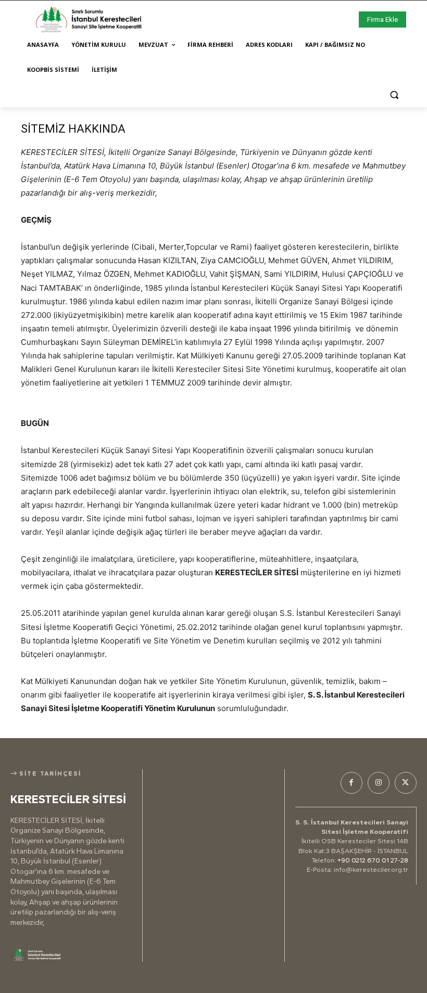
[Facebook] (351, 783)
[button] (394, 95)
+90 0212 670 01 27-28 (372, 860)
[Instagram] (379, 783)
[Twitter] (406, 783)
